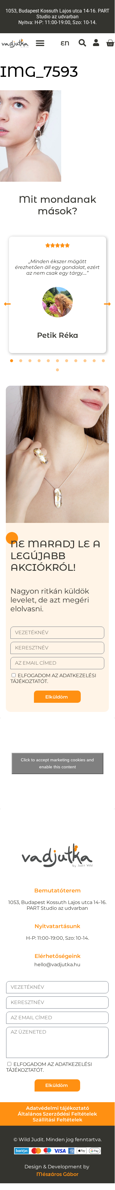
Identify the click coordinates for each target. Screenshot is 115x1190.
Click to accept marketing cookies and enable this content (57, 763)
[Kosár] (110, 43)
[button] (40, 43)
